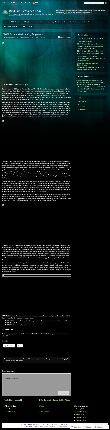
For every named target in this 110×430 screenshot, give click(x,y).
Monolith (44, 359)
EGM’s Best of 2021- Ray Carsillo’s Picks (90, 44)
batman (11, 359)
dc (21, 359)
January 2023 (80, 409)
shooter (91, 86)
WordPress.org (10, 412)
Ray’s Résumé (25, 3)
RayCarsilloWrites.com (25, 10)
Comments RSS (82, 109)
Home (5, 3)
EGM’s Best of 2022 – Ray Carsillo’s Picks (90, 39)
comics (17, 359)
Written (30, 26)
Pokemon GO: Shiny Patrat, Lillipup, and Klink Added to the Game (91, 59)
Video (23, 26)
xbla (99, 89)
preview (88, 84)
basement (84, 80)
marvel (85, 82)
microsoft (90, 82)
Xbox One (83, 91)
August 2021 (80, 414)
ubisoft (103, 87)
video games (86, 89)
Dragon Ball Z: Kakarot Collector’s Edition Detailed (87, 64)
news (102, 82)
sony (95, 86)
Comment (63, 393)
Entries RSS (81, 107)
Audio (6, 22)
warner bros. (19, 360)
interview (79, 82)
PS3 (92, 84)
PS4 (95, 84)
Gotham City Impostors (30, 359)
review (13, 360)
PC (84, 84)
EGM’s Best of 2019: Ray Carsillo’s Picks (90, 53)
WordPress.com (11, 409)
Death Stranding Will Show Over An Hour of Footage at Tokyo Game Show (90, 68)
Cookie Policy (63, 426)
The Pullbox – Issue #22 (13, 400)
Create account (81, 102)
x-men (96, 89)
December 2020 (81, 417)
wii (93, 89)
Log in (79, 104)
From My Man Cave (54, 22)
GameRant (87, 22)
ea (101, 80)
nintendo (79, 84)
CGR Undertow (15, 22)
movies (98, 82)
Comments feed (63, 359)
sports (98, 87)
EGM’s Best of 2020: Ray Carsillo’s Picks (90, 51)
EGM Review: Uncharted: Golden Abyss (54, 400)
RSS (36, 3)
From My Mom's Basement (72, 22)
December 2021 (81, 412)
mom (94, 82)
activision (78, 80)
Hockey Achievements (11, 26)
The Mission (14, 3)
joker (39, 359)
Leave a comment (40, 37)
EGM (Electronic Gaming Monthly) (34, 22)
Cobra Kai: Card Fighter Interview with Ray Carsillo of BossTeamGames (90, 47)
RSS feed (67, 12)
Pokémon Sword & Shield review (87, 56)
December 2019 (81, 420)
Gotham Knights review (84, 41)
